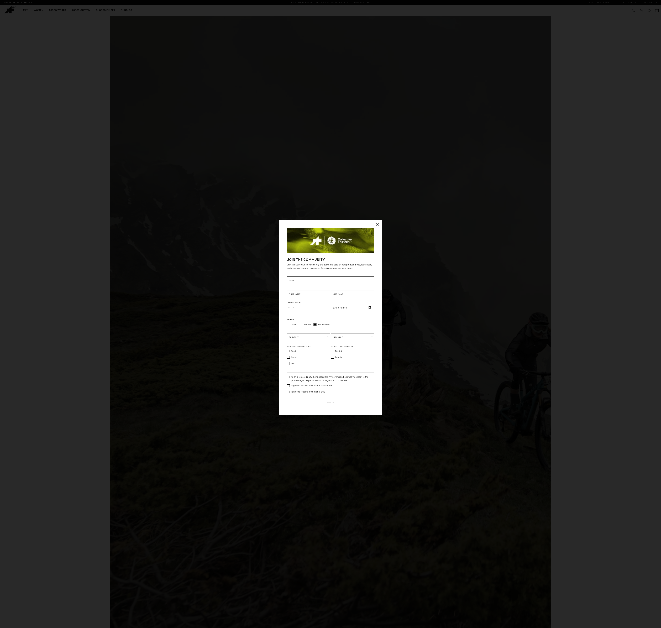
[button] (308, 336)
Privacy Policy (335, 377)
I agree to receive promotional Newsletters (311, 385)
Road (293, 351)
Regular (338, 357)
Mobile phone (295, 302)
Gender (291, 319)
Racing (338, 351)
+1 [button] (289, 307)
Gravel (294, 357)
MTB (293, 363)
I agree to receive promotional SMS (308, 391)
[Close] (377, 224)
